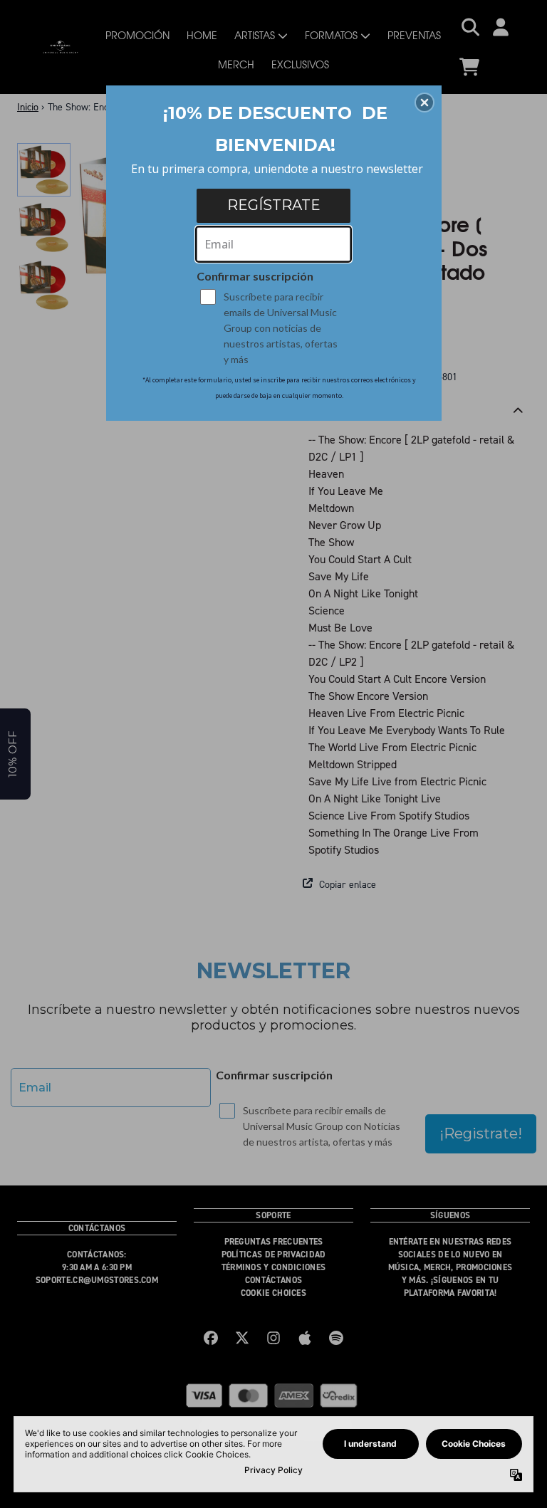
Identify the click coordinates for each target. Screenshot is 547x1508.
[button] (424, 102)
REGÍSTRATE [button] (274, 205)
